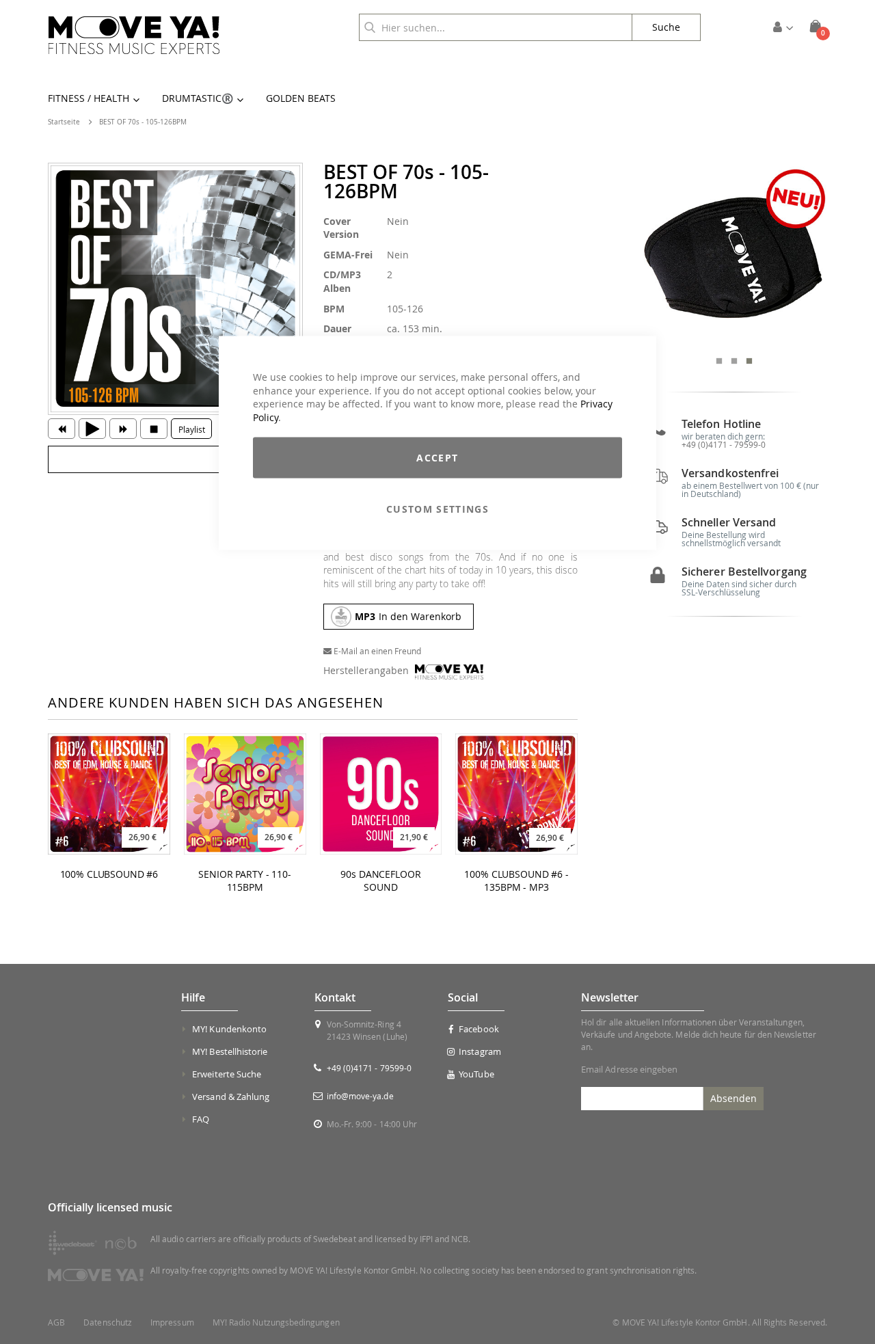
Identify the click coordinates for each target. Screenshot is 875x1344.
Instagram (480, 1051)
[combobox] (495, 27)
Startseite (64, 122)
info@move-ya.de (360, 1095)
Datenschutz (107, 1322)
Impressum (172, 1322)
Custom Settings (437, 508)
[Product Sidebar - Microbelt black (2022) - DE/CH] (734, 256)
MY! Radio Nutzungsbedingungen (276, 1322)
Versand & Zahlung (230, 1096)
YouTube (476, 1074)
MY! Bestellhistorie (229, 1051)
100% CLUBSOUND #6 (109, 874)
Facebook (479, 1029)
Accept (437, 457)
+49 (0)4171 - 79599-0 (724, 444)
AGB (56, 1322)
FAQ (200, 1119)
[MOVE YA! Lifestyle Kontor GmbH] (134, 35)
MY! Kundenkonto (229, 1029)
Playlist (191, 429)
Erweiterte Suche (226, 1074)
